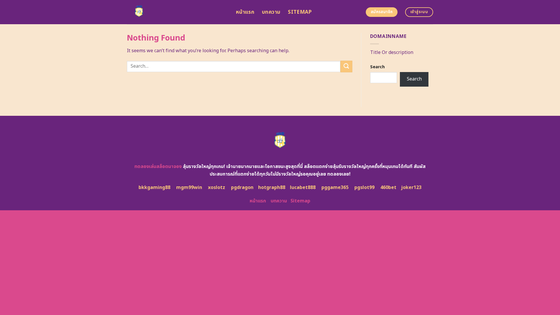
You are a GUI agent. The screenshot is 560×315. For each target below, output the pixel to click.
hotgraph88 (271, 187)
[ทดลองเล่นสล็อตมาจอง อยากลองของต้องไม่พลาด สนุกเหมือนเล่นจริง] (177, 12)
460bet (388, 187)
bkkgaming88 (154, 187)
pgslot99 (364, 187)
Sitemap (300, 12)
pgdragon (242, 187)
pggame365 (335, 187)
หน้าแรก (245, 12)
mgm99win (189, 187)
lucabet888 (303, 187)
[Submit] (346, 66)
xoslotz (216, 187)
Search (377, 67)
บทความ (271, 12)
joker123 (411, 187)
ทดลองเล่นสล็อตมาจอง (158, 166)
